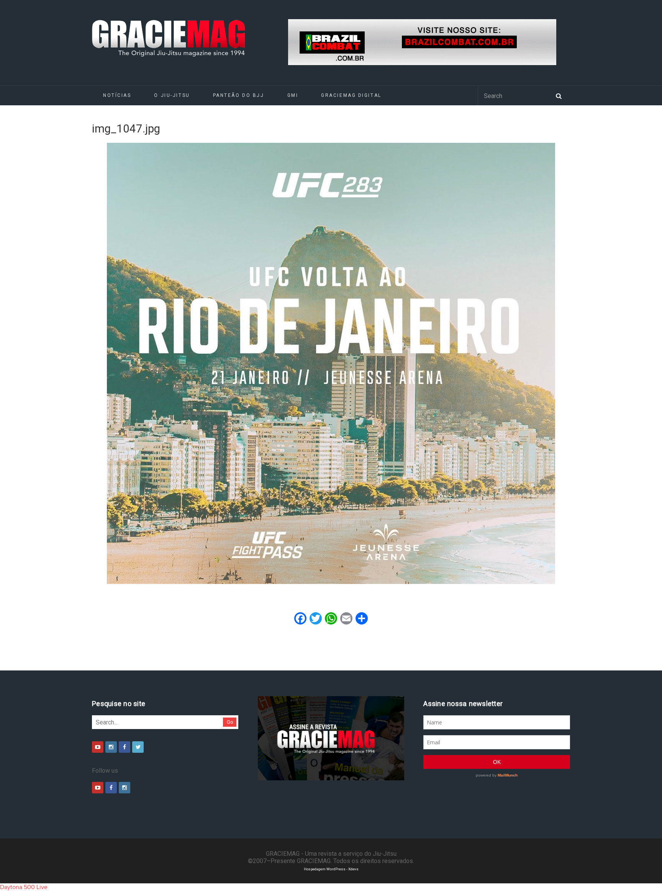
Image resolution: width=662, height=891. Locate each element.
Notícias (117, 95)
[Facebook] (124, 747)
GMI (292, 95)
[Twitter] (138, 747)
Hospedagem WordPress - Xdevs (331, 869)
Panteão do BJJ (238, 95)
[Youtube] (97, 747)
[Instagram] (111, 747)
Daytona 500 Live (24, 887)
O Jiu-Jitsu (172, 95)
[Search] (558, 95)
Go (230, 722)
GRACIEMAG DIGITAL (351, 95)
